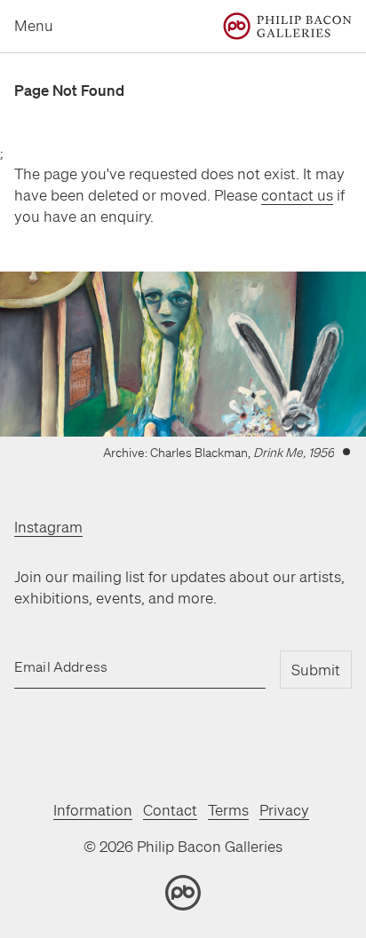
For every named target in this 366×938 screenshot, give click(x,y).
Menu (33, 25)
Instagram (48, 526)
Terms (228, 809)
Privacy (284, 809)
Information (92, 809)
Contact (170, 809)
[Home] (287, 26)
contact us (297, 194)
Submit (315, 669)
